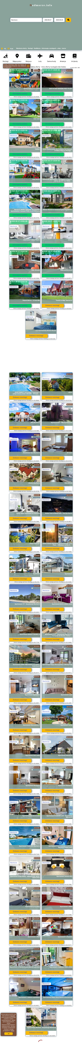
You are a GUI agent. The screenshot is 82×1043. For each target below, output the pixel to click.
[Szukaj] (68, 20)
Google (13, 1015)
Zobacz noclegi (52, 305)
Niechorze (13, 75)
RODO (12, 1030)
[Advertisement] (41, 357)
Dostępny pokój (20, 93)
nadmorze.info (41, 5)
